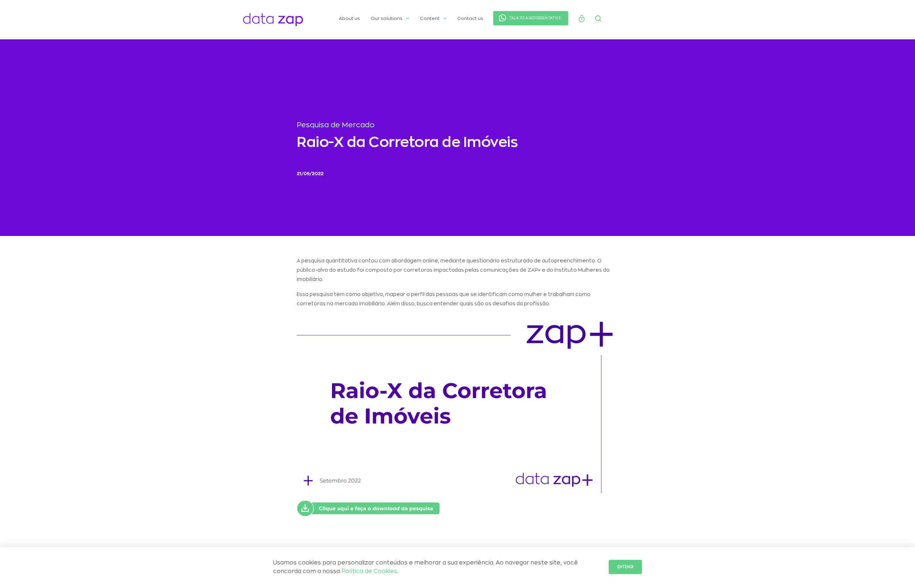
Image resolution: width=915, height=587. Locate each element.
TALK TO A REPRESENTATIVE (535, 18)
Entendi (625, 567)
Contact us (470, 18)
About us (349, 18)
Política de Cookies (369, 571)
